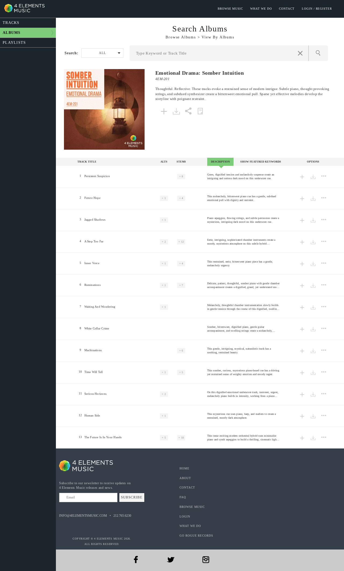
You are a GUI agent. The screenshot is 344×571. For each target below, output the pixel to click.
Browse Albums (181, 37)
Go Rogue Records (196, 535)
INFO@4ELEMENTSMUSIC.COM (83, 516)
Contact (287, 8)
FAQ (183, 497)
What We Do (261, 8)
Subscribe (131, 497)
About (185, 478)
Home (184, 468)
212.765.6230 (122, 516)
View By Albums (218, 37)
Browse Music (230, 8)
